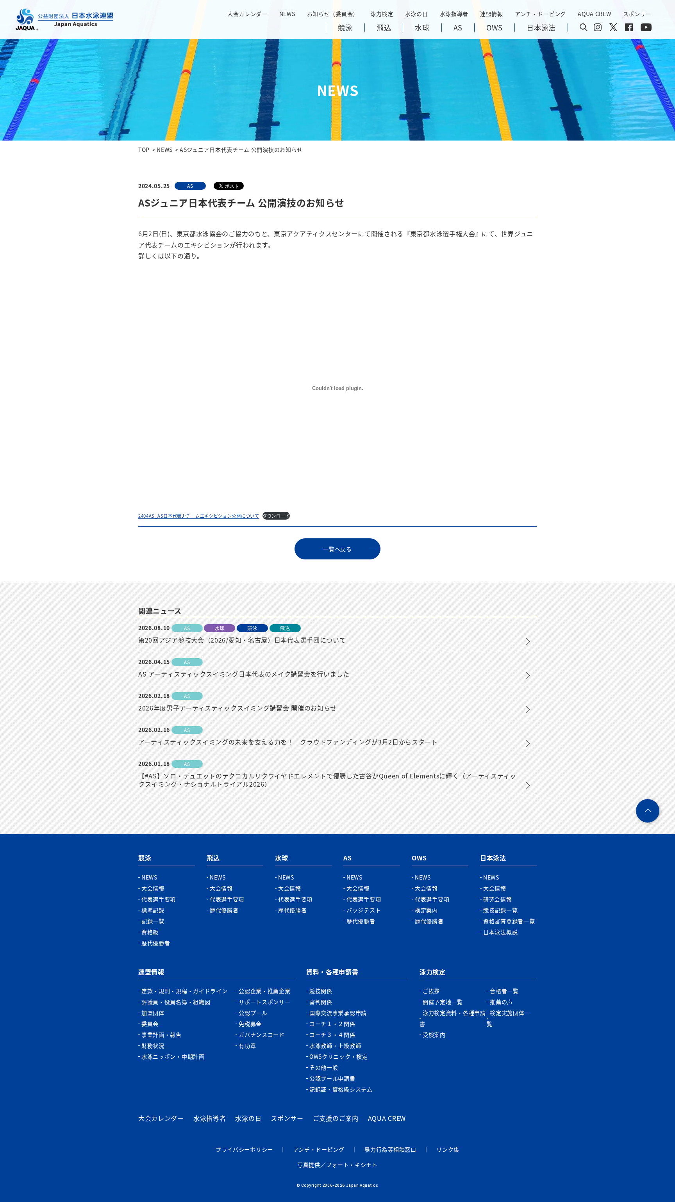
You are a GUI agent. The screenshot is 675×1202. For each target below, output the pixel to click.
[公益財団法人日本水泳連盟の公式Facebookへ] (629, 29)
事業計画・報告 (161, 1034)
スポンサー (637, 14)
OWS (419, 857)
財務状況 (152, 1045)
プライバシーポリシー (244, 1149)
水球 (281, 857)
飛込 (213, 857)
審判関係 (320, 1002)
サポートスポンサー (264, 1002)
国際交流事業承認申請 (338, 1013)
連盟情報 (151, 971)
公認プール (253, 1013)
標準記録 (152, 910)
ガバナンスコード (262, 1034)
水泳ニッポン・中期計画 (173, 1056)
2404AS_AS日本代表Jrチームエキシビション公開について (198, 516)
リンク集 (447, 1149)
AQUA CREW (387, 1118)
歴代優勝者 (155, 943)
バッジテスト (363, 910)
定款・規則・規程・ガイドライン (184, 991)
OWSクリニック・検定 (338, 1056)
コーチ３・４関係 (332, 1034)
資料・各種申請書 (332, 971)
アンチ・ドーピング (319, 1149)
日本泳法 (493, 857)
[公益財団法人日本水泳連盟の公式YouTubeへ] (646, 29)
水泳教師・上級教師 (335, 1045)
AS (347, 857)
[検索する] (584, 27)
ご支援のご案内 (336, 1118)
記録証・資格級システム (341, 1089)
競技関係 (320, 991)
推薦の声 (501, 1002)
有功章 (247, 1045)
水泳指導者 (209, 1118)
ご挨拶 (431, 991)
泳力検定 (433, 971)
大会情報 (152, 888)
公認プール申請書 (332, 1078)
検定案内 (426, 910)
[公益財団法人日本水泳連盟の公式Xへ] (613, 29)
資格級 (150, 932)
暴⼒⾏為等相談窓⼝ (390, 1149)
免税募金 (250, 1023)
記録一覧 (152, 921)
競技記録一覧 (500, 910)
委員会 (150, 1023)
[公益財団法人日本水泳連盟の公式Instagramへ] (598, 29)
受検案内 (434, 1034)
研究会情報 (497, 899)
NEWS (287, 14)
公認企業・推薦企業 (264, 991)
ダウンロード (276, 516)
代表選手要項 (158, 899)
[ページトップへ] (647, 811)
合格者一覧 (504, 991)
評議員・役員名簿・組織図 (175, 1002)
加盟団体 (152, 1013)
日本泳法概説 (500, 932)
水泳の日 (248, 1118)
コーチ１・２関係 (332, 1023)
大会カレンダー (161, 1118)
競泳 (144, 857)
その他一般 (323, 1067)
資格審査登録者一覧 (509, 921)
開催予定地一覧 (443, 1002)
